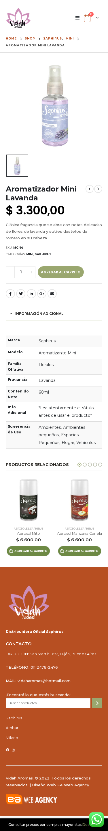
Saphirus (43, 254)
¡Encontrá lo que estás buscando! (38, 694)
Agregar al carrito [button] (31, 551)
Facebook (10, 293)
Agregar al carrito (61, 272)
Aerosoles (21, 528)
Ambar (12, 727)
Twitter (20, 293)
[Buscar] (97, 703)
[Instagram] (13, 750)
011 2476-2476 (44, 667)
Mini (29, 254)
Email (52, 293)
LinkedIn (31, 293)
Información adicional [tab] (39, 313)
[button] (79, 464)
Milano (12, 737)
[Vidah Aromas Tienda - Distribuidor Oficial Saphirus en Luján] (18, 18)
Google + (41, 293)
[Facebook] (8, 750)
